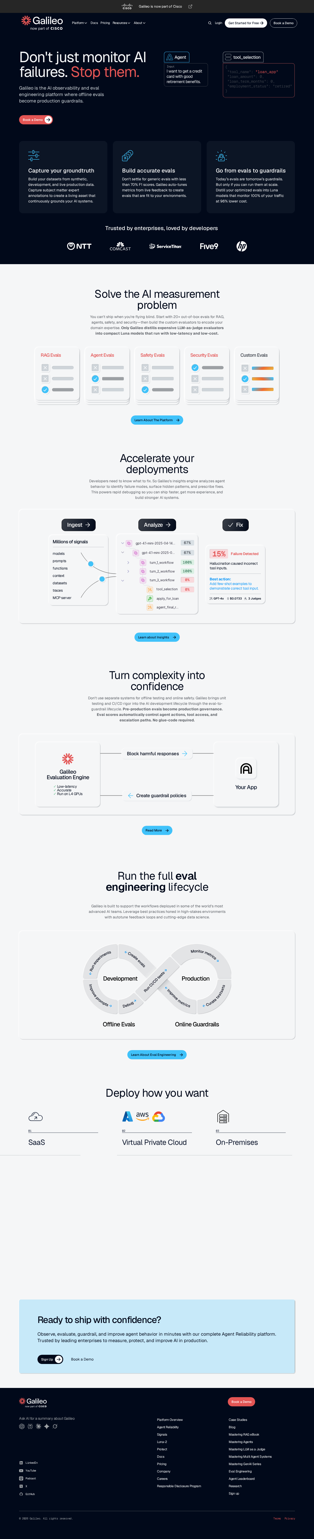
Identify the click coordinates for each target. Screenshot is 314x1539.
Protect (162, 1449)
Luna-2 (162, 1442)
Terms (277, 1518)
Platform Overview (170, 1420)
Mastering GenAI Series (245, 1464)
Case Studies (238, 1420)
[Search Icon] (210, 23)
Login (218, 23)
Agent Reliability (168, 1427)
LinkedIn (31, 1463)
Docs (94, 23)
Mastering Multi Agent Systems (250, 1456)
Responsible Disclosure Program (179, 1486)
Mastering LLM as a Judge (247, 1449)
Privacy (290, 1518)
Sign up (234, 1493)
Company (164, 1471)
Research (235, 1486)
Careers (162, 1479)
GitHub (30, 1494)
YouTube (31, 1470)
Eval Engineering (240, 1471)
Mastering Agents (241, 1442)
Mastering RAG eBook (244, 1434)
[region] (157, 6)
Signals (162, 1434)
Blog (232, 1427)
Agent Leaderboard (242, 1479)
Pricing (105, 23)
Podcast (31, 1478)
